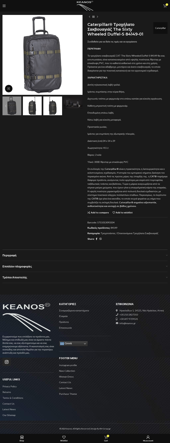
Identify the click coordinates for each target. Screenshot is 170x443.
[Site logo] (85, 5)
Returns (6, 392)
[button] (5, 55)
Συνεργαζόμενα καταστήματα (74, 310)
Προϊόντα (64, 321)
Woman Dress (66, 376)
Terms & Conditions (12, 397)
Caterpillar (160, 28)
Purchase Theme (68, 393)
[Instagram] (6, 362)
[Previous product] (89, 17)
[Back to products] (93, 17)
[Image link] (26, 317)
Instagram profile (68, 365)
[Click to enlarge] (8, 88)
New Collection (67, 370)
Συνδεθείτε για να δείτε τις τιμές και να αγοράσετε (112, 41)
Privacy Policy (9, 386)
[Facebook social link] (96, 239)
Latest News (9, 409)
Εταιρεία (63, 316)
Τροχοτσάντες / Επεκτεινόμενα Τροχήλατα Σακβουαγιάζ (129, 233)
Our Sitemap (9, 415)
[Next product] (97, 17)
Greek (68, 343)
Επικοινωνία (65, 327)
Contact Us (8, 403)
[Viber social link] (100, 239)
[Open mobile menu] (4, 5)
